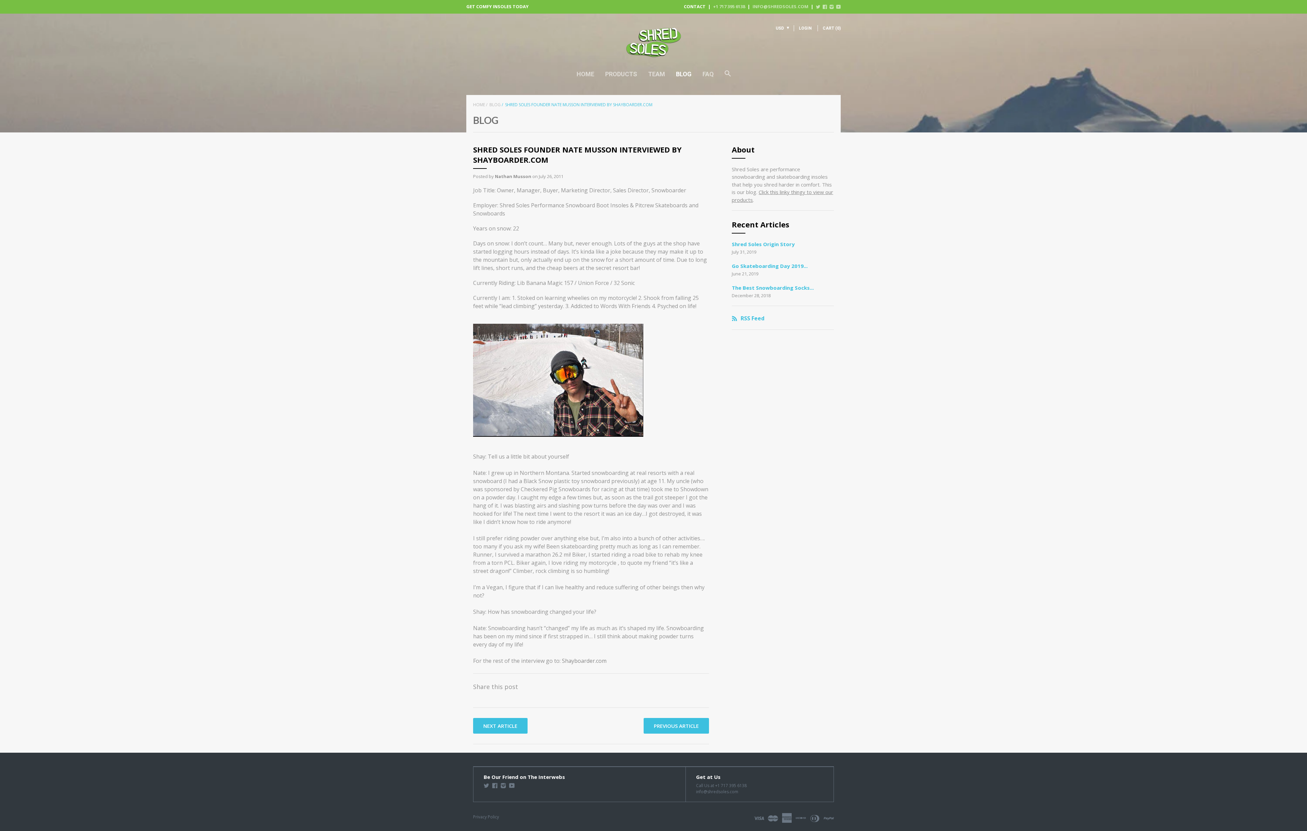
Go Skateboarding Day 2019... (770, 265)
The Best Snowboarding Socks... (773, 287)
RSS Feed (752, 318)
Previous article (676, 725)
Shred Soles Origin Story (763, 244)
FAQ (708, 74)
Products (621, 74)
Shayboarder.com (584, 661)
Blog (684, 74)
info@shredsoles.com (780, 6)
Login (805, 28)
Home (585, 74)
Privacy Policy (486, 817)
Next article (500, 725)
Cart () (832, 28)
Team (656, 74)
